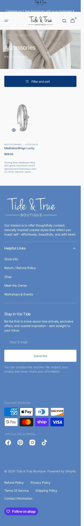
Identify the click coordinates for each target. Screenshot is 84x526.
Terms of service (16, 490)
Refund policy (14, 482)
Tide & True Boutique (31, 471)
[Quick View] (14, 130)
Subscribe (40, 356)
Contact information (18, 498)
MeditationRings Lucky (19, 148)
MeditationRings (13, 144)
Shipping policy (46, 490)
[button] (6, 21)
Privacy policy (40, 482)
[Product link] (22, 134)
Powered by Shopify (61, 471)
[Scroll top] (75, 520)
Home (7, 35)
